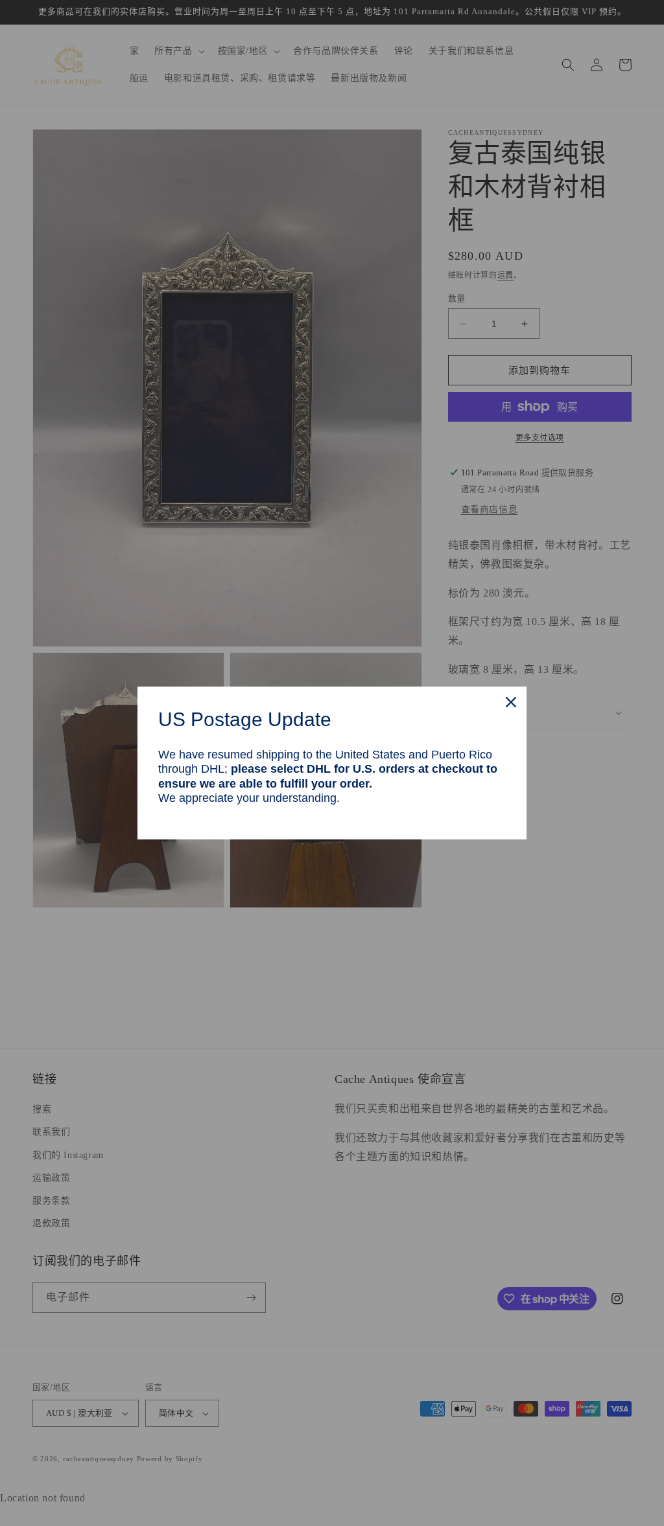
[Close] (511, 702)
